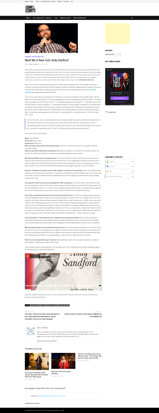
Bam (63, 410)
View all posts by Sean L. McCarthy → (47, 341)
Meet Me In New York (80, 18)
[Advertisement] (117, 33)
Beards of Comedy (52, 305)
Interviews (66, 1)
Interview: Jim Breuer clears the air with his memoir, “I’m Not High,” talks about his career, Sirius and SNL (90, 356)
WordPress (56, 410)
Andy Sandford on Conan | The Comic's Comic (51, 396)
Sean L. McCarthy (33, 64)
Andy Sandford (35, 305)
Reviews (60, 1)
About (37, 1)
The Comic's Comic (40, 410)
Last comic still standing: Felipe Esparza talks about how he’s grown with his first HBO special (36, 375)
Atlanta (43, 305)
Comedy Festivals (65, 18)
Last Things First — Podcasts (48, 1)
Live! (71, 1)
